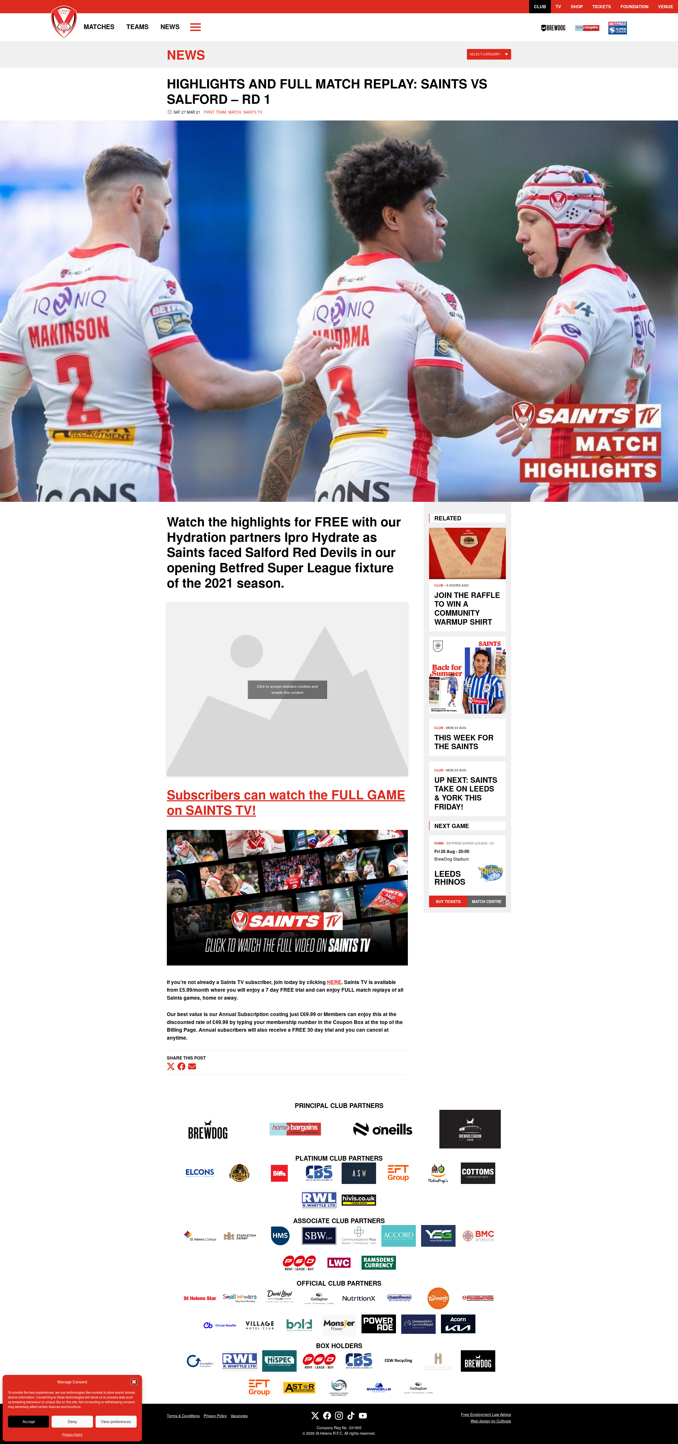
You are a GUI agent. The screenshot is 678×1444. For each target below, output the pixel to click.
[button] (134, 1381)
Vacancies (239, 1415)
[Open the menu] (195, 28)
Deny (72, 1421)
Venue (665, 6)
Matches (99, 26)
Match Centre (486, 901)
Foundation (635, 6)
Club (540, 6)
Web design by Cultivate (491, 1421)
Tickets (601, 6)
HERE (334, 982)
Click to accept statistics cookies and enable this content (287, 689)
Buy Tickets (448, 901)
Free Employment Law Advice (486, 1414)
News (170, 26)
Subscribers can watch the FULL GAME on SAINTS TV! (286, 802)
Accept (29, 1421)
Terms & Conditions (183, 1415)
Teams (137, 26)
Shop (577, 6)
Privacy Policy (72, 1434)
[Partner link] (208, 1129)
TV (558, 6)
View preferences (116, 1421)
